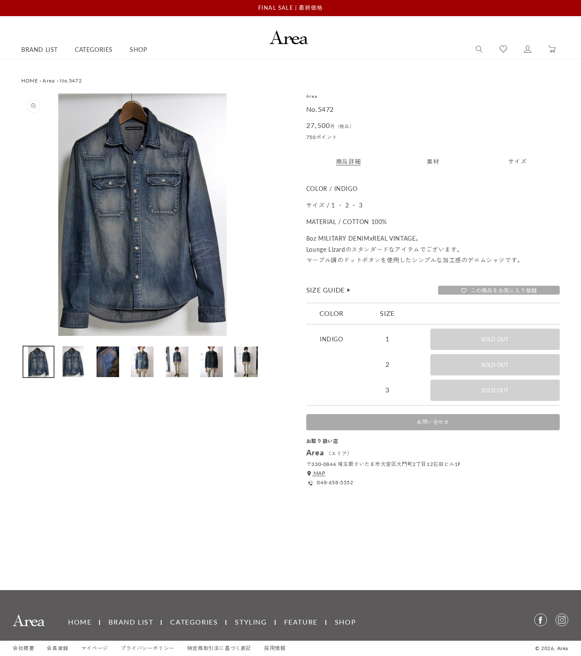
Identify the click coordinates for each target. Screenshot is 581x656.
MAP (318, 473)
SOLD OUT (495, 339)
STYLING (251, 622)
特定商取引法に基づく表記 (219, 648)
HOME (29, 80)
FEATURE (301, 622)
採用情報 (274, 648)
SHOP (345, 622)
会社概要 (23, 648)
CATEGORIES (194, 622)
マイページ (94, 648)
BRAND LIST (130, 622)
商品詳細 (348, 161)
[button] (479, 49)
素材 (433, 161)
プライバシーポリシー (147, 648)
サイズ (517, 161)
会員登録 (57, 648)
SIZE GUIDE (328, 290)
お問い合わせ (433, 422)
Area (49, 80)
